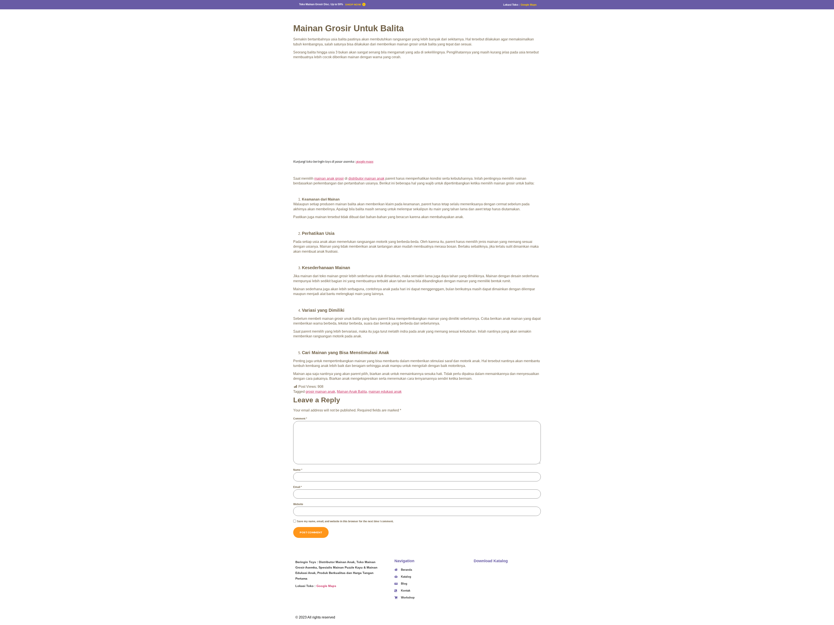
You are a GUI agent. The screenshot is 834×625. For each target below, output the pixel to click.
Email (297, 487)
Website (298, 504)
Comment (300, 418)
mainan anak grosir (329, 178)
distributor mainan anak (366, 178)
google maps (364, 161)
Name (297, 469)
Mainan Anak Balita (352, 391)
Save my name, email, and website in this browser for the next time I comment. (345, 521)
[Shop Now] (364, 4)
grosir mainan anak (320, 391)
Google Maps (529, 4)
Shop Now (353, 4)
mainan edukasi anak (385, 391)
